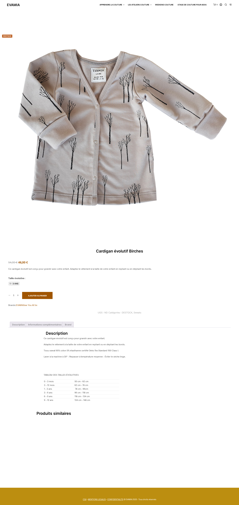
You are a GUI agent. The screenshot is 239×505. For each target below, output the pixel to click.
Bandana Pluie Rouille (119, 471)
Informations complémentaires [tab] (45, 324)
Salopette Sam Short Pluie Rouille (63, 471)
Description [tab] (18, 324)
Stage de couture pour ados (192, 5)
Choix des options (63, 477)
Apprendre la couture (111, 5)
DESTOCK (127, 312)
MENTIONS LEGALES (97, 499)
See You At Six (30, 305)
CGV (84, 499)
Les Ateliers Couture (138, 5)
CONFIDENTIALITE (115, 499)
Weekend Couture (164, 5)
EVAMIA (20, 305)
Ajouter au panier (37, 296)
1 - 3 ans (14, 283)
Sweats (137, 312)
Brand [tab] (68, 324)
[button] (215, 4)
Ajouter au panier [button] (119, 477)
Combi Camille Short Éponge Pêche (176, 471)
